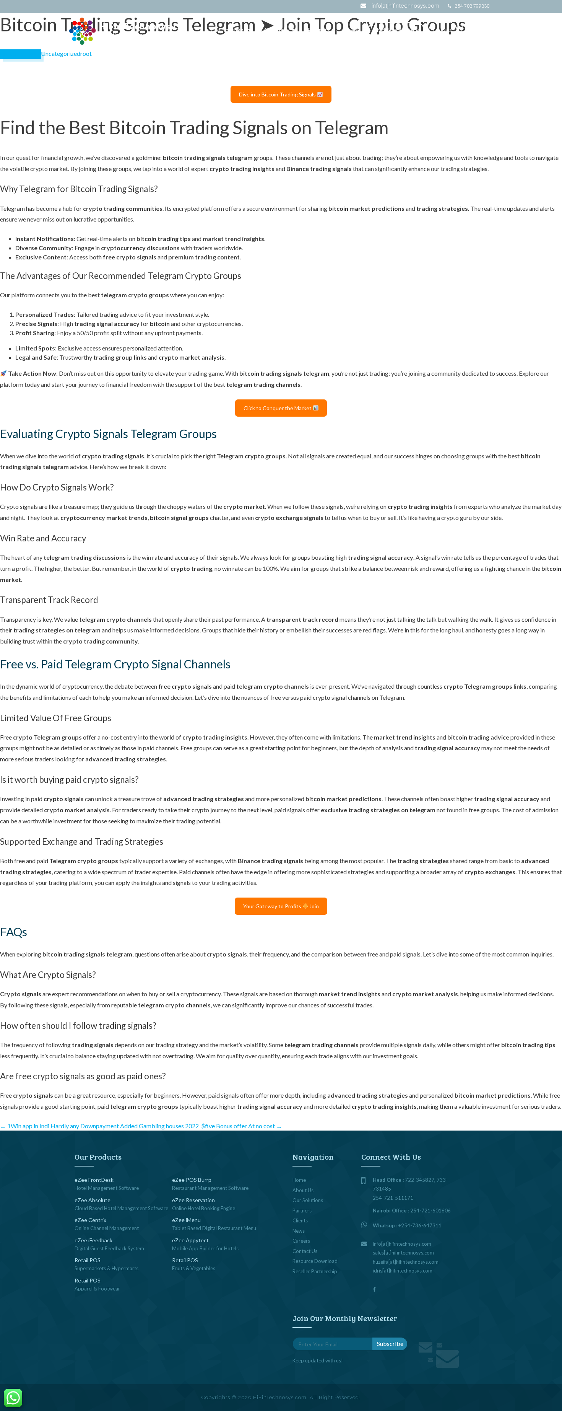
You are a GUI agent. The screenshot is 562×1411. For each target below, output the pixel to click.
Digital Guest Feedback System (109, 1248)
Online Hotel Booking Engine (203, 1208)
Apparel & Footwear (97, 1289)
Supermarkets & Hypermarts (106, 1268)
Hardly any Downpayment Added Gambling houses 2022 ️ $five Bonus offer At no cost (166, 1125)
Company (276, 29)
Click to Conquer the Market (278, 408)
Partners (318, 29)
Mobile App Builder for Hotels (205, 1248)
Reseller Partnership (314, 1271)
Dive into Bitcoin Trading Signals (278, 94)
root (86, 53)
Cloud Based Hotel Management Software (121, 1208)
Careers (301, 1241)
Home (299, 1180)
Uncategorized (60, 53)
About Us (302, 1190)
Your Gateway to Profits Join (281, 906)
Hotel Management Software (107, 1188)
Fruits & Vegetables (193, 1268)
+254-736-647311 (420, 1225)
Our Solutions (228, 29)
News (350, 29)
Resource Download (315, 1261)
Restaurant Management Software (210, 1188)
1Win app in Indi (24, 1125)
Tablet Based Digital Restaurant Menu (214, 1228)
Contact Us (477, 30)
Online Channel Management (107, 1228)
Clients (300, 1220)
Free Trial (443, 30)
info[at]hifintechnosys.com (405, 5)
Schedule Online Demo (396, 30)
